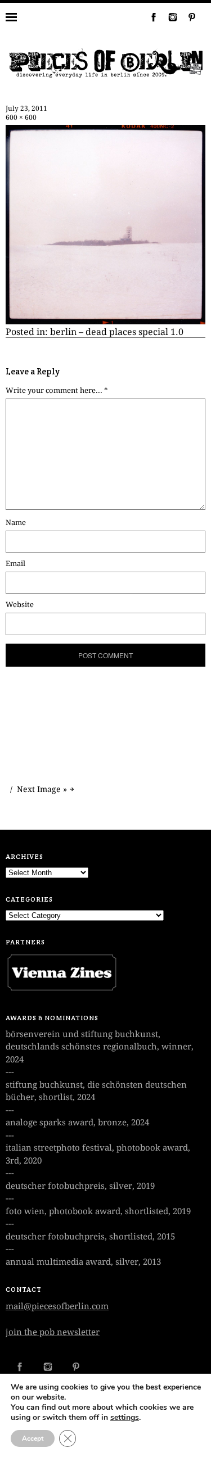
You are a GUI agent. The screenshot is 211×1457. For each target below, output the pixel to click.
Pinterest (187, 17)
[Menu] (20, 17)
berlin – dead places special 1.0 (116, 332)
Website (20, 604)
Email (15, 563)
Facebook (149, 17)
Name (16, 522)
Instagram (168, 17)
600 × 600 (21, 117)
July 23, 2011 (26, 108)
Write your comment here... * (57, 390)
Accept (32, 1438)
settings (124, 1418)
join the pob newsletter (53, 1332)
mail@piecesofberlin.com (57, 1306)
